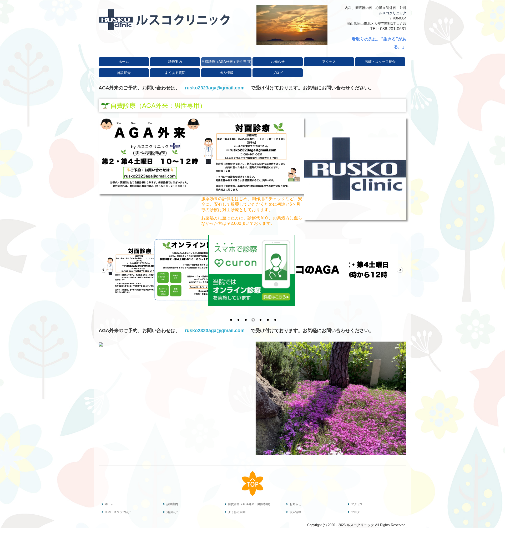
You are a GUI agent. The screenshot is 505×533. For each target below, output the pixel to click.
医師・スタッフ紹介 (380, 62)
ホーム (124, 62)
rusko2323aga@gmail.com (215, 87)
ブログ (277, 73)
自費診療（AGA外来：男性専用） (226, 62)
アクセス (329, 62)
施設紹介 (124, 73)
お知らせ (278, 62)
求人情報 (226, 73)
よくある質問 (175, 73)
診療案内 (175, 62)
